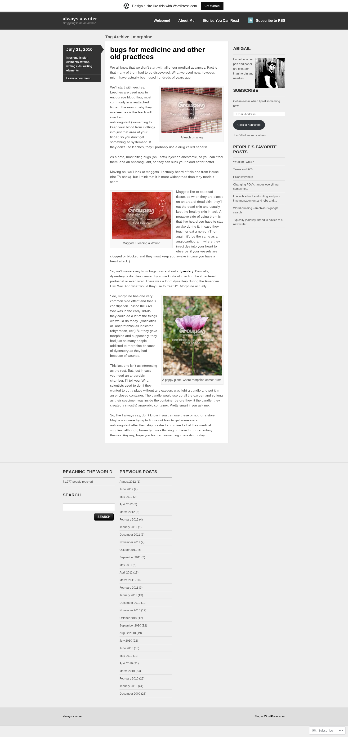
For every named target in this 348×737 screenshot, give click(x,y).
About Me (186, 20)
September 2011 (130, 557)
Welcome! (162, 20)
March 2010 (127, 671)
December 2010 (130, 603)
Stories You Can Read (221, 20)
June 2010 (126, 648)
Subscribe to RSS (270, 20)
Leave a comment (78, 78)
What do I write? (243, 161)
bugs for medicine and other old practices (157, 53)
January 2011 (128, 595)
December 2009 (130, 693)
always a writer (80, 18)
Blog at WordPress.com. (269, 716)
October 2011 (128, 550)
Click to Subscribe (249, 125)
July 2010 (126, 640)
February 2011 (129, 587)
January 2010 (128, 686)
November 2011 (130, 542)
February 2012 (129, 519)
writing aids (74, 66)
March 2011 (127, 580)
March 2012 (127, 512)
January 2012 (128, 527)
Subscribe (245, 90)
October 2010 (128, 618)
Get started (212, 6)
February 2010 (129, 678)
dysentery (186, 271)
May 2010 (126, 656)
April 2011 (126, 572)
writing (84, 62)
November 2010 (130, 610)
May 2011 (126, 565)
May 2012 (126, 497)
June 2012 (126, 489)
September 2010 (130, 625)
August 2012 (128, 481)
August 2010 (128, 633)
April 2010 (126, 663)
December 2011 (130, 534)
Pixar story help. (243, 177)
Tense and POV (243, 169)
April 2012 (126, 504)
